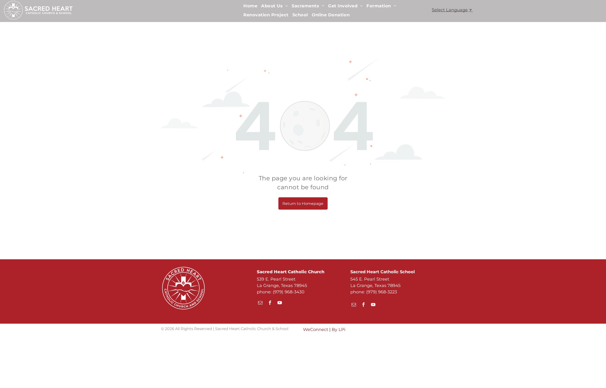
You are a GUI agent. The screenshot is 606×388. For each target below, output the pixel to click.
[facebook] (270, 303)
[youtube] (279, 303)
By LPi (338, 329)
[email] (260, 303)
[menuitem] (250, 5)
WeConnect (315, 329)
